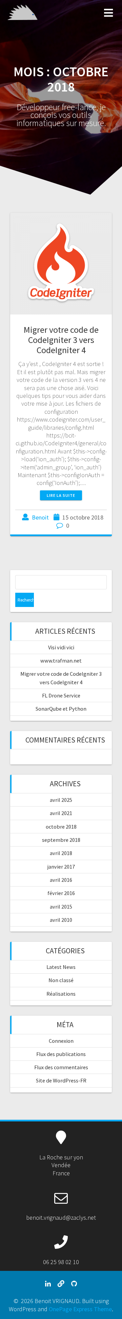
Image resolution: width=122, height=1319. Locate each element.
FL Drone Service (61, 695)
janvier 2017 (61, 866)
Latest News (61, 966)
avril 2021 (61, 813)
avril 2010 (61, 919)
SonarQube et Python (61, 708)
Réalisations (61, 993)
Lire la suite (61, 495)
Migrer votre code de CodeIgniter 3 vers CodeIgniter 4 (61, 340)
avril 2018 (61, 853)
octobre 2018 (61, 826)
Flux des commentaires (61, 1067)
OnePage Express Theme (80, 1309)
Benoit (40, 517)
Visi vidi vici (61, 647)
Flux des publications (61, 1054)
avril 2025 (61, 799)
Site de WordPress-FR (61, 1080)
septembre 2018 (61, 839)
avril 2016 (61, 879)
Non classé (61, 980)
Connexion (61, 1040)
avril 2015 (61, 906)
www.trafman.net (61, 660)
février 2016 (61, 893)
